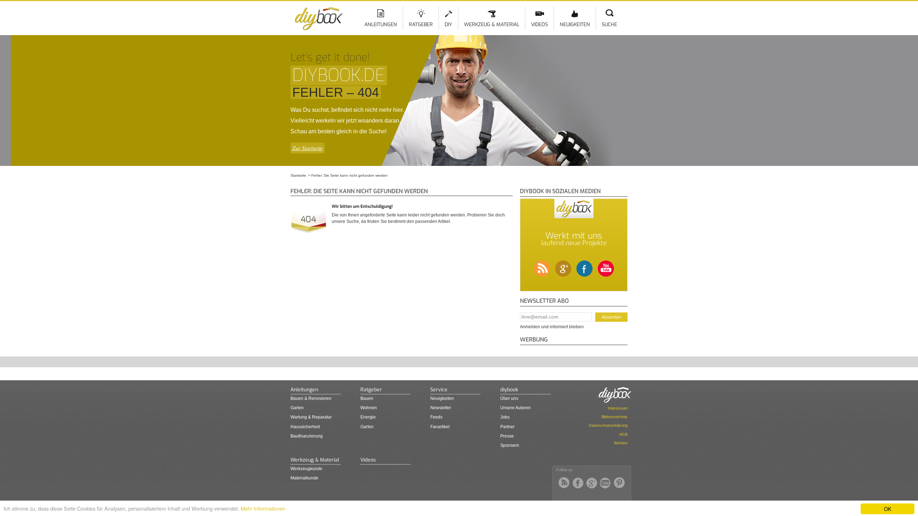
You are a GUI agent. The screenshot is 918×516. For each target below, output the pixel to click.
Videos (539, 24)
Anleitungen (380, 24)
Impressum (618, 408)
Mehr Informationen (263, 508)
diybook (509, 389)
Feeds (436, 417)
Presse (507, 436)
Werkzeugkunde (306, 468)
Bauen (366, 398)
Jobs (505, 417)
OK (887, 508)
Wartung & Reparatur (311, 417)
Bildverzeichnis (614, 417)
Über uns (509, 398)
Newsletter (440, 407)
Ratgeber (421, 24)
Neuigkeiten (575, 24)
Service (439, 389)
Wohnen (368, 407)
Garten (297, 407)
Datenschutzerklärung (608, 425)
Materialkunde (304, 478)
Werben (621, 443)
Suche (609, 24)
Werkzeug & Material (491, 24)
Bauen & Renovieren (310, 398)
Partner (507, 426)
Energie (368, 417)
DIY (448, 24)
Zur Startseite (307, 148)
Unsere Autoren (515, 407)
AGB (623, 434)
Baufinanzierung (306, 436)
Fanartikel (440, 426)
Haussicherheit (305, 426)
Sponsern (509, 445)
